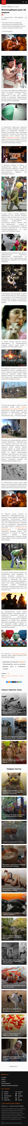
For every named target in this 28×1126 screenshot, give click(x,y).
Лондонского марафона (19, 653)
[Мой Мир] (11, 682)
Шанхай (3, 677)
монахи (7, 675)
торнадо (20, 675)
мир (16, 6)
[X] (13, 682)
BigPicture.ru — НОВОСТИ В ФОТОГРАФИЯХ (12, 1106)
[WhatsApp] (19, 682)
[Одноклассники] (9, 682)
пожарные (14, 675)
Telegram (22, 662)
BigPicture (11, 6)
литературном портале (13, 137)
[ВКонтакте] (7, 682)
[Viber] (17, 682)
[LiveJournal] (15, 682)
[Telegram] (21, 682)
